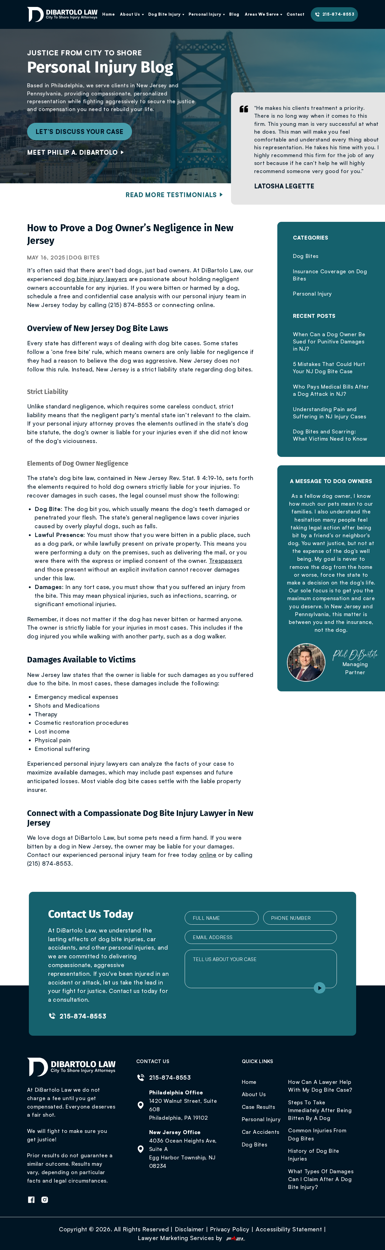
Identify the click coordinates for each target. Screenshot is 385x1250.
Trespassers (225, 560)
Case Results (258, 1106)
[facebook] (34, 1200)
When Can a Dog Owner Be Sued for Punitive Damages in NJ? (329, 341)
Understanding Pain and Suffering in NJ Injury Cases (329, 413)
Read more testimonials (171, 195)
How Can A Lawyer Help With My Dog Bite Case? (320, 1085)
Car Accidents (261, 1131)
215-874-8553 (338, 14)
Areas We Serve (262, 14)
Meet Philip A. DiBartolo (72, 152)
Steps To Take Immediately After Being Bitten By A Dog (320, 1110)
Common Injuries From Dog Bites (317, 1134)
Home (108, 14)
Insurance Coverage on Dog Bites (330, 275)
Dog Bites (84, 257)
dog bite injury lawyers (95, 279)
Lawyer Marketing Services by (181, 1238)
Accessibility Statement (289, 1229)
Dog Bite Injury (164, 14)
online (208, 854)
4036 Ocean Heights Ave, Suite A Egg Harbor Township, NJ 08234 (183, 1153)
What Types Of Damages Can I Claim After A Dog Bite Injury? (320, 1179)
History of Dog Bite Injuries (313, 1154)
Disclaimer (189, 1229)
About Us (130, 14)
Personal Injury (205, 14)
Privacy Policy (229, 1229)
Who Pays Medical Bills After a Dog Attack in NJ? (331, 390)
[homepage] (62, 14)
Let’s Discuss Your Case (79, 131)
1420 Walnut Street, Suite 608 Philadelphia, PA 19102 (183, 1109)
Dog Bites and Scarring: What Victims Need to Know (330, 435)
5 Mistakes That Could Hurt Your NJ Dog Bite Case (329, 367)
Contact (296, 14)
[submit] (319, 988)
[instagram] (47, 1200)
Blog (234, 14)
